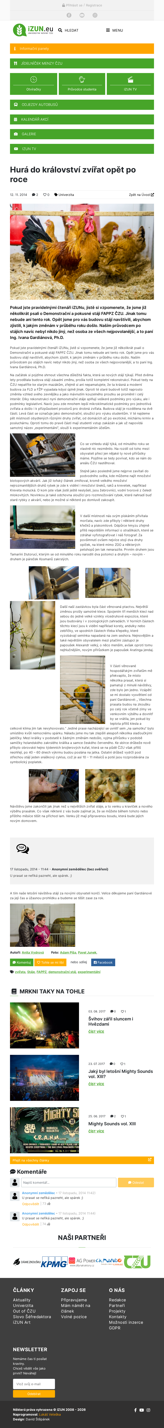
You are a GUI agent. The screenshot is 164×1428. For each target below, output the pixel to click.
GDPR (114, 1328)
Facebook (105, 962)
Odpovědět (30, 1204)
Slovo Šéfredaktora (32, 1316)
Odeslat (137, 1182)
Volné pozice (74, 1316)
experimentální (89, 972)
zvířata (20, 972)
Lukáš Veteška (50, 1414)
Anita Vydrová (33, 952)
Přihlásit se (73, 5)
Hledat (71, 30)
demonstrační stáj (62, 972)
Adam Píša (68, 952)
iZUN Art (21, 1322)
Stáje (31, 972)
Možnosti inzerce (126, 1322)
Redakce (117, 1300)
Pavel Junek (87, 952)
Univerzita (66, 195)
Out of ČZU (24, 1311)
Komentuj (23, 962)
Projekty (117, 1311)
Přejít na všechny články (31, 1160)
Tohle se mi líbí (52, 962)
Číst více (96, 1032)
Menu (117, 30)
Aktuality (22, 1300)
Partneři (117, 1305)
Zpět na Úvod (140, 195)
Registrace (94, 5)
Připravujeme (74, 1300)
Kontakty (117, 1316)
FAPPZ (42, 972)
